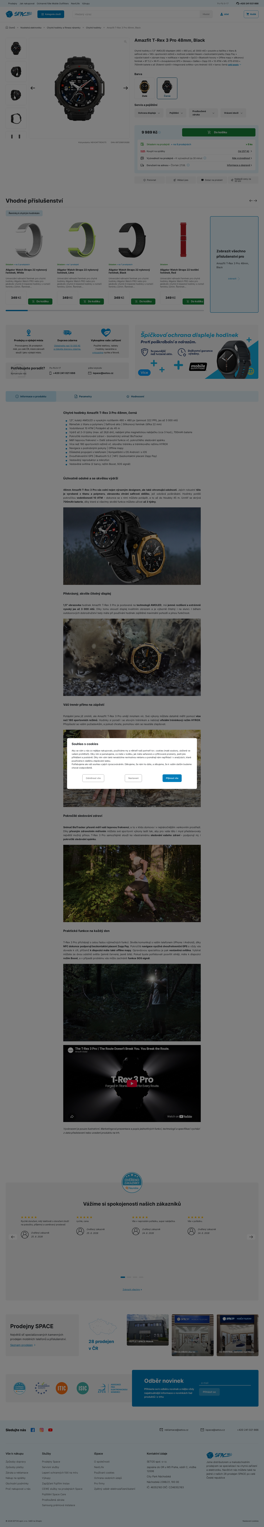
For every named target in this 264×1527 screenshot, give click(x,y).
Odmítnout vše (93, 778)
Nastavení (133, 778)
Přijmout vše (172, 778)
